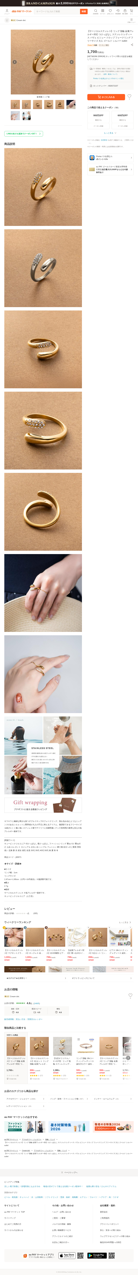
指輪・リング (50, 1139)
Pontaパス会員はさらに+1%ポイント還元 (108, 78)
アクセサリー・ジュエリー (31, 1139)
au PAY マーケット (11, 1139)
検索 (84, 11)
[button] (132, 44)
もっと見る (123, 922)
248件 (36, 1003)
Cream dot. (26, 1151)
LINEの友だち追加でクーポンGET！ (22, 134)
